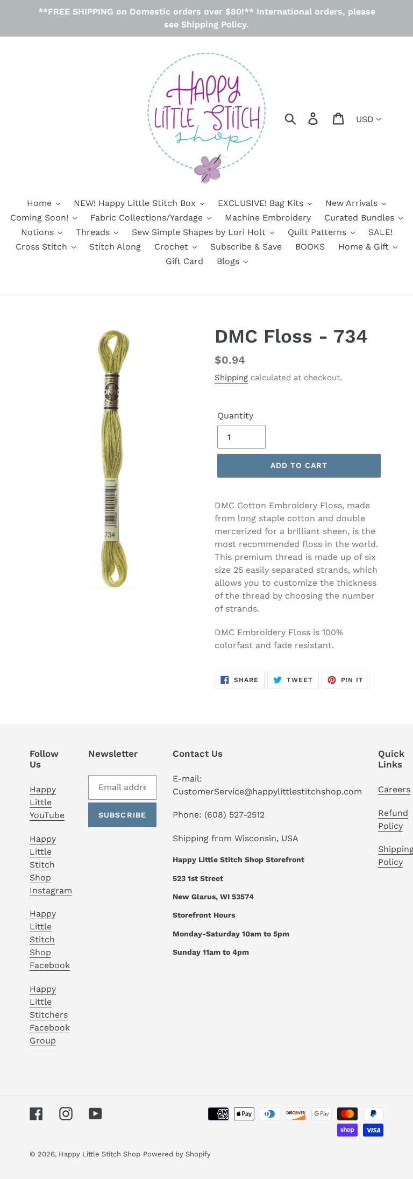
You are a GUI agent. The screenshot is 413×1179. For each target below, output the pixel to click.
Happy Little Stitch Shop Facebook (50, 939)
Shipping (231, 377)
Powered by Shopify (177, 1154)
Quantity (235, 415)
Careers (394, 789)
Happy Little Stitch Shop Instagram (51, 865)
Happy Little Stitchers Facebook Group (50, 1015)
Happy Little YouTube (47, 802)
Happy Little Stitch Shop (99, 1154)
